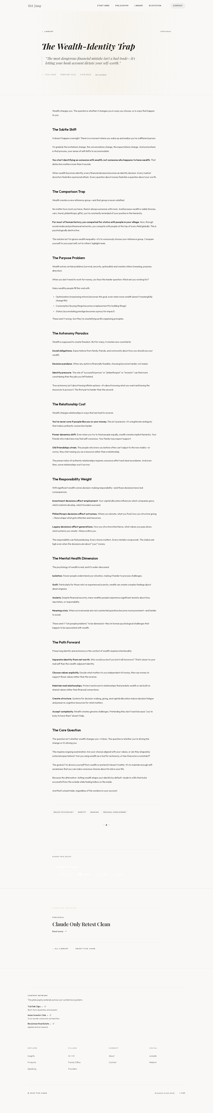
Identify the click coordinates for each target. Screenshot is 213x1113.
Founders (72, 1069)
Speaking (32, 1069)
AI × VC (71, 1056)
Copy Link (67, 874)
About (111, 1056)
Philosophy (122, 6)
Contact (178, 6)
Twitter (104, 874)
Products (32, 1062)
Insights (31, 1056)
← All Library (60, 949)
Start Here (103, 6)
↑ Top (182, 1093)
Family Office (74, 1062)
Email (119, 874)
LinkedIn (86, 874)
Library (139, 6)
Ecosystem (155, 6)
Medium (153, 1062)
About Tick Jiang (85, 949)
